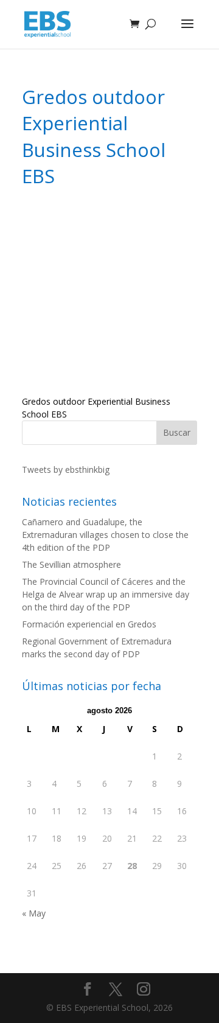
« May (34, 913)
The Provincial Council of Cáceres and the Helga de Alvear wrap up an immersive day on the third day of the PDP (105, 594)
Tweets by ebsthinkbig (65, 469)
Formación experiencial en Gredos (89, 624)
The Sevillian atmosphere (71, 564)
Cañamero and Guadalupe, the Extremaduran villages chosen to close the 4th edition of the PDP (105, 534)
